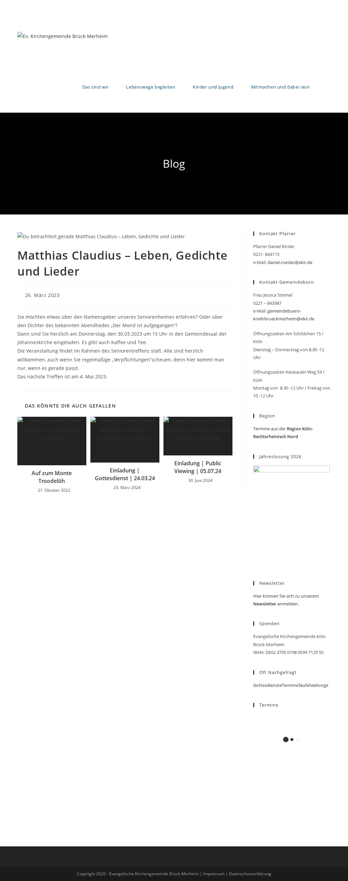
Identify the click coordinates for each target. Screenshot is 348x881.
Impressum (214, 874)
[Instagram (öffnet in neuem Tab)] (318, 5)
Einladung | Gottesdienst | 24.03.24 (125, 474)
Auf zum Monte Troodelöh (52, 476)
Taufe (303, 685)
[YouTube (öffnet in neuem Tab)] (327, 5)
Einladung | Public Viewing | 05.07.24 (197, 467)
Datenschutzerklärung (250, 874)
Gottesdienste (267, 685)
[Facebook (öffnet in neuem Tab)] (309, 5)
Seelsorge (318, 685)
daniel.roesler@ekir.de (289, 262)
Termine (290, 685)
